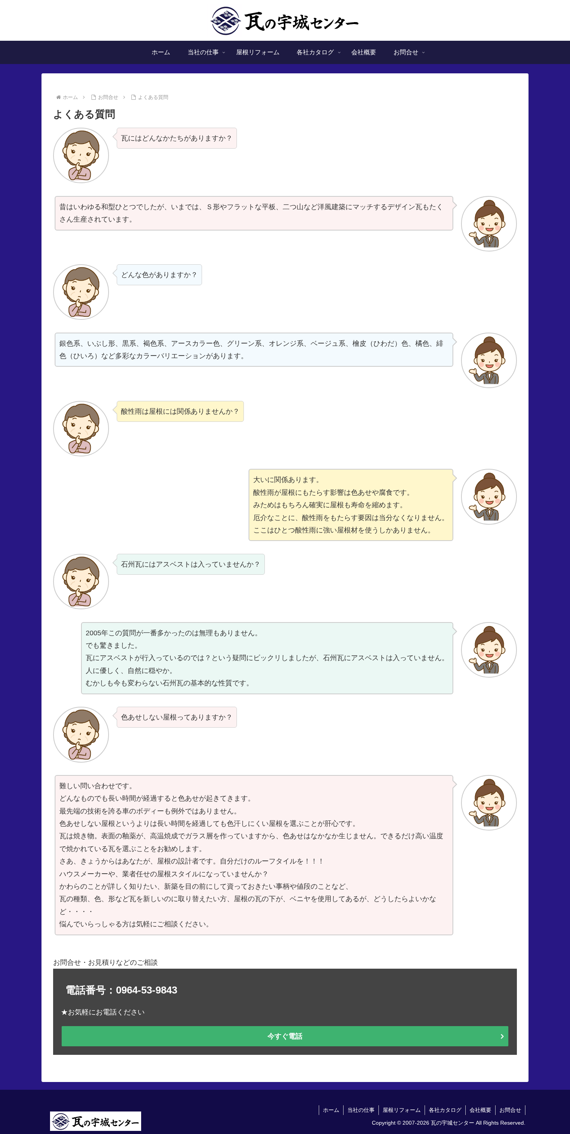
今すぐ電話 (285, 1036)
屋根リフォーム (402, 1110)
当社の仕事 (361, 1110)
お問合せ (510, 1110)
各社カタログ (445, 1110)
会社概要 (480, 1110)
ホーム (331, 1110)
